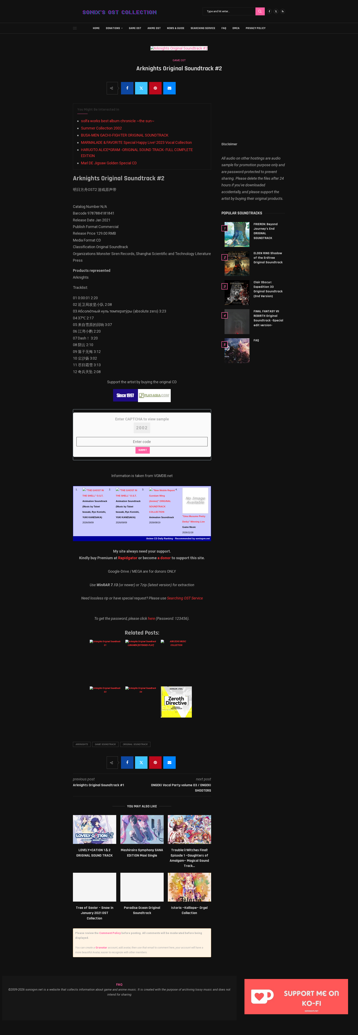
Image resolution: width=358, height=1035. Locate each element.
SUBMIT (142, 450)
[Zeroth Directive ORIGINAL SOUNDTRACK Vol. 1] (177, 706)
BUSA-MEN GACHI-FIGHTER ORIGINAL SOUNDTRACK (124, 135)
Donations (113, 28)
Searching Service (203, 28)
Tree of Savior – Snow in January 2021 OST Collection (94, 913)
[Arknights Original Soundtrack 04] (141, 706)
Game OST (135, 28)
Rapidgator (127, 558)
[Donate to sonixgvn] (298, 980)
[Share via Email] (169, 88)
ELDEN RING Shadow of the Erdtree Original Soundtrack (268, 258)
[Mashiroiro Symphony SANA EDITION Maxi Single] (142, 829)
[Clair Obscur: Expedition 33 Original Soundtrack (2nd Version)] (237, 292)
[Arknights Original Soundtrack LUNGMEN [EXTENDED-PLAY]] (141, 659)
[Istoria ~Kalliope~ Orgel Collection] (189, 887)
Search (260, 11)
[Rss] (282, 11)
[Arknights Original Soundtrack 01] (106, 659)
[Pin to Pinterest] (155, 88)
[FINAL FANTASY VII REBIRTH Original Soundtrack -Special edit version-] (237, 321)
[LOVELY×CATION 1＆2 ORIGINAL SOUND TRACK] (94, 829)
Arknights (82, 744)
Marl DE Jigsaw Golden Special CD (109, 163)
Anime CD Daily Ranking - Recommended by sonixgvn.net (178, 538)
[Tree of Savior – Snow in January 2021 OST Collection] (94, 887)
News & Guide (175, 28)
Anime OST (154, 28)
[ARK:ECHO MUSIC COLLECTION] (177, 659)
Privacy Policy (255, 28)
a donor (164, 558)
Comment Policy (110, 933)
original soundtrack (135, 744)
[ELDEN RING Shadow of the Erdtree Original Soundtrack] (237, 263)
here (151, 618)
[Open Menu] (75, 28)
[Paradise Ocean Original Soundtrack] (142, 887)
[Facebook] (269, 11)
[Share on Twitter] (141, 88)
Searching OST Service (185, 598)
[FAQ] (237, 350)
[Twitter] (275, 11)
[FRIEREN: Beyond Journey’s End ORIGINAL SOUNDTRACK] (237, 234)
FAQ (223, 28)
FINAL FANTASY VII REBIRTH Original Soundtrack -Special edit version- (268, 318)
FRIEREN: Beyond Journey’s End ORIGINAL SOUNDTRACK (266, 231)
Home (96, 28)
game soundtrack (105, 744)
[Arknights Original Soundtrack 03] (106, 706)
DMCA (235, 28)
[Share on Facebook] (127, 88)
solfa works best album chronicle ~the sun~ (117, 121)
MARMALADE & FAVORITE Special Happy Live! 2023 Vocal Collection (136, 142)
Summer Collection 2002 (101, 128)
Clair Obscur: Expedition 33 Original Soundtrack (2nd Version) (268, 289)
